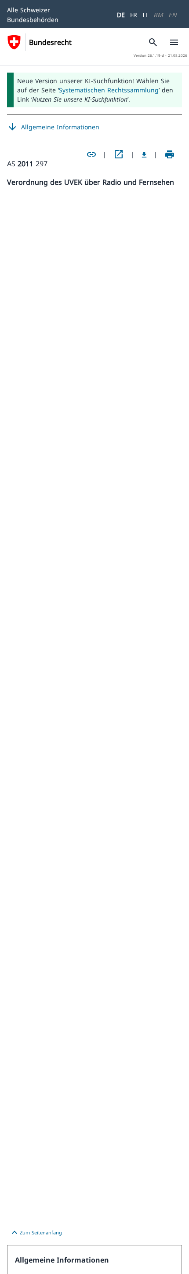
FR (133, 15)
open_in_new (118, 154)
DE (121, 15)
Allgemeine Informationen (53, 127)
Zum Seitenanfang (35, 1232)
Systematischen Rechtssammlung (109, 90)
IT (145, 15)
